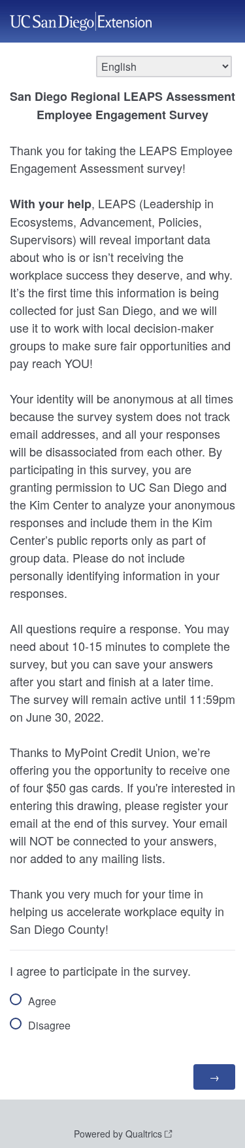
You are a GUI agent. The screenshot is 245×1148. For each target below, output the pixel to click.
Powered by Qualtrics (118, 1133)
